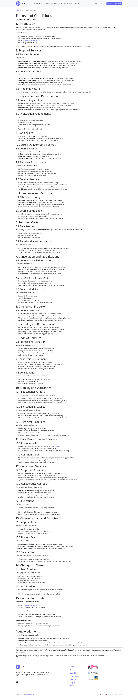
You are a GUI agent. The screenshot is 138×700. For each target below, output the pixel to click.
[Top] (134, 696)
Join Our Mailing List (115, 3)
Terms (28, 694)
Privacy (32, 694)
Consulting (45, 3)
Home (17, 10)
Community (54, 3)
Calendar (62, 3)
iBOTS (23, 3)
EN (96, 3)
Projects (69, 3)
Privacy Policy (55, 446)
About (76, 3)
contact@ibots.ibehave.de (31, 41)
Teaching (35, 3)
